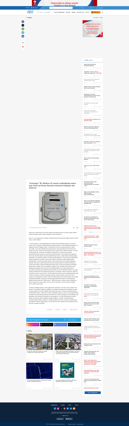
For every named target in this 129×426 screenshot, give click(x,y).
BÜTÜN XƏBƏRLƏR (59, 12)
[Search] (70, 8)
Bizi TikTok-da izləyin (47, 324)
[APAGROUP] (64, 415)
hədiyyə (65, 309)
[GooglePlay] (60, 419)
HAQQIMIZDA (54, 405)
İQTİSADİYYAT (80, 12)
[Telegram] (33, 8)
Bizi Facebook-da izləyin (61, 324)
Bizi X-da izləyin (74, 324)
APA (33, 238)
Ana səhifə (95, 17)
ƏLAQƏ (62, 405)
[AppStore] (69, 419)
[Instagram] (28, 8)
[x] (61, 408)
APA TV (88, 12)
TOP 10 (76, 405)
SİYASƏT (68, 12)
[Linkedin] (35, 8)
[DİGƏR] (101, 12)
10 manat (57, 309)
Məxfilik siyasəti (80, 424)
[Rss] (36, 8)
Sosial (101, 17)
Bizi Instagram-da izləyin (34, 324)
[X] (29, 8)
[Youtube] (31, 8)
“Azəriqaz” (49, 309)
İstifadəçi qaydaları (72, 424)
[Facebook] (26, 8)
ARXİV (69, 405)
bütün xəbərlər (73, 309)
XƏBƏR (73, 12)
